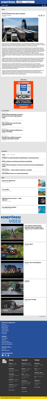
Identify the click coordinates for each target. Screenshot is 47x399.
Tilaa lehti (4, 339)
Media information (5, 350)
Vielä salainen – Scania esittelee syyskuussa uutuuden (17, 170)
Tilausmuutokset (5, 341)
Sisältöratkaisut (5, 329)
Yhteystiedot (4, 332)
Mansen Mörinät (5, 326)
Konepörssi (4, 324)
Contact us (4, 348)
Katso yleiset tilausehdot (7, 344)
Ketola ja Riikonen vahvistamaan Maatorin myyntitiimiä (17, 161)
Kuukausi (13, 154)
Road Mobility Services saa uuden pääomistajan (15, 173)
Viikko (8, 154)
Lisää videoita (42, 316)
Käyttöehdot (4, 333)
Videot (6, 5)
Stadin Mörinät (5, 327)
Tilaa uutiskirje (5, 338)
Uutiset (3, 5)
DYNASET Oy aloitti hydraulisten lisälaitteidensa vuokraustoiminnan (20, 158)
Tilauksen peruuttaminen (7, 342)
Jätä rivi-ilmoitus (5, 330)
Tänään (3, 154)
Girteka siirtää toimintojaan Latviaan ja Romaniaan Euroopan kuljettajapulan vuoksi (23, 165)
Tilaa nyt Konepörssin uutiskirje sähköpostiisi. (11, 397)
